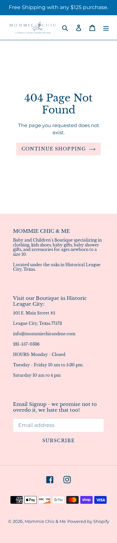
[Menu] (106, 27)
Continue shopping (53, 149)
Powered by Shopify (88, 521)
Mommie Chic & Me (45, 521)
